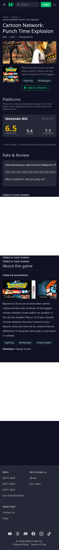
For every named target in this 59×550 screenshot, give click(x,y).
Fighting (28, 80)
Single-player (44, 342)
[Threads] (18, 534)
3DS (5, 36)
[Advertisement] (29, 226)
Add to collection (37, 87)
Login (46, 4)
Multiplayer (44, 80)
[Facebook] (33, 534)
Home (5, 17)
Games (14, 17)
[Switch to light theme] (54, 4)
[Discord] (26, 534)
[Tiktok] (49, 534)
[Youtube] (10, 534)
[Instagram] (41, 534)
